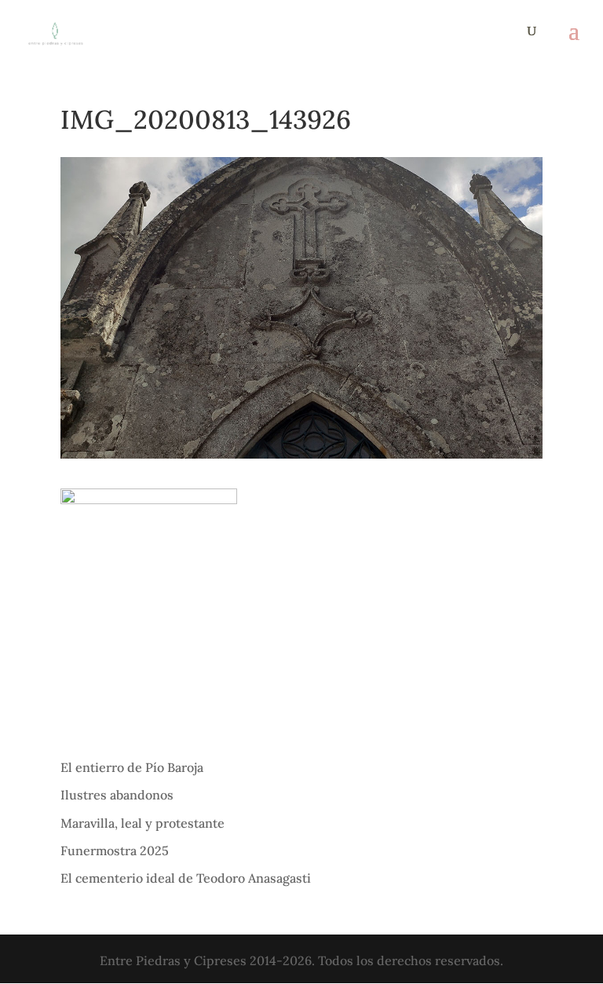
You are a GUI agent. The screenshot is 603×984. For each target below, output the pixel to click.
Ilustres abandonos (117, 795)
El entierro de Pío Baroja (131, 767)
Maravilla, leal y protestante (142, 823)
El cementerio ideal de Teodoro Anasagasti (185, 878)
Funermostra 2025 (114, 850)
